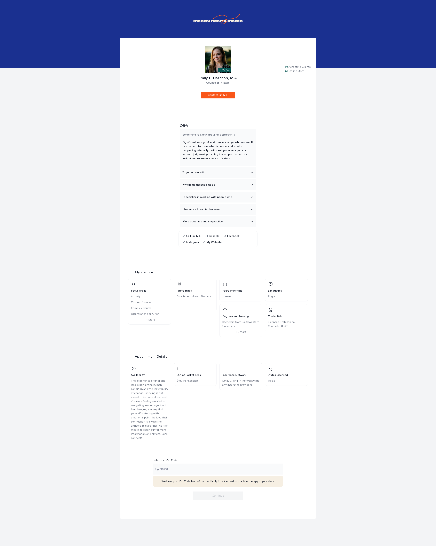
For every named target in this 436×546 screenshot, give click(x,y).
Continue (218, 495)
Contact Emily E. (218, 95)
